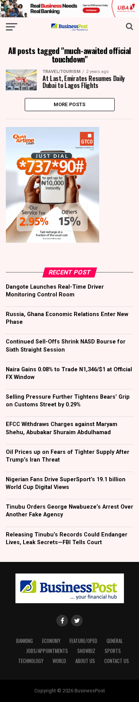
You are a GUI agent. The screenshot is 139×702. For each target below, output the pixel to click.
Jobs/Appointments (47, 651)
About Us (85, 661)
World (59, 661)
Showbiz (86, 651)
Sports (113, 651)
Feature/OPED (83, 640)
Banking (24, 640)
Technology (30, 661)
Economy (51, 640)
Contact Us (116, 661)
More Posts (70, 104)
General (115, 640)
